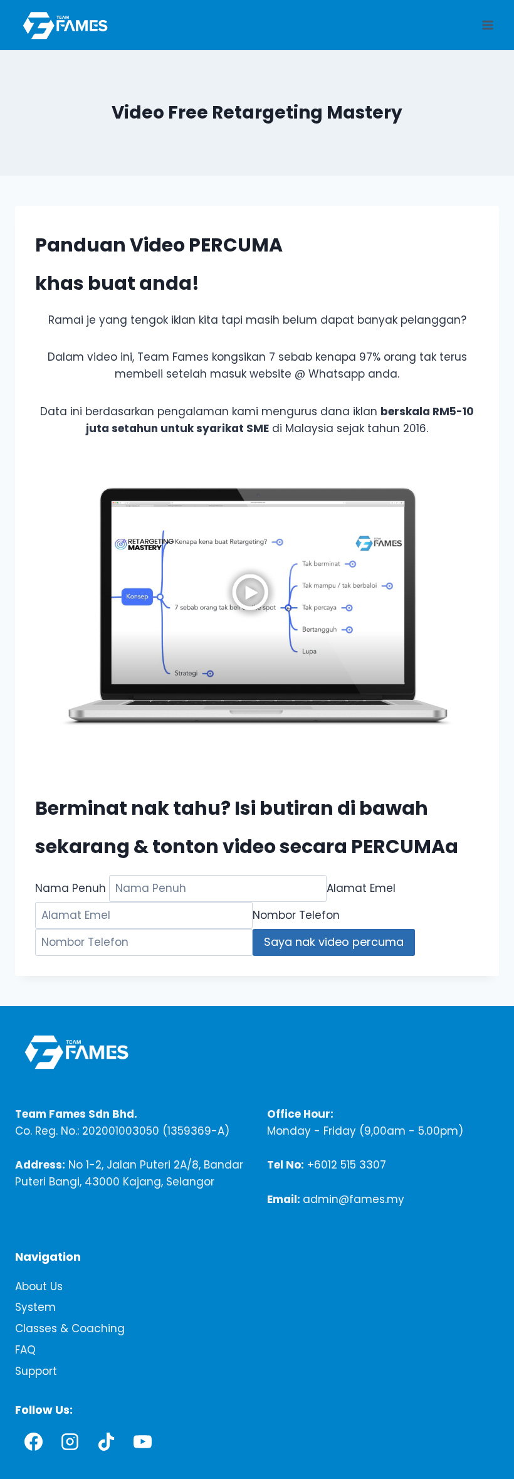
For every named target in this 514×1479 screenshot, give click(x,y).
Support (36, 1371)
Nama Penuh (70, 888)
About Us (39, 1286)
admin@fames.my (353, 1199)
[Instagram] (69, 1442)
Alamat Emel (361, 888)
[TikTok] (106, 1442)
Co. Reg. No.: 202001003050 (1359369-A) (122, 1130)
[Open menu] (487, 24)
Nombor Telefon (296, 915)
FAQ (25, 1350)
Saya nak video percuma (334, 942)
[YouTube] (142, 1442)
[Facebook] (33, 1442)
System (35, 1307)
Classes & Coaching (70, 1329)
